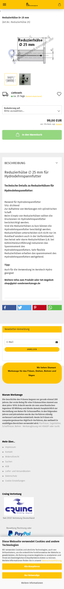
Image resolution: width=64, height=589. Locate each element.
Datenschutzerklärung (51, 560)
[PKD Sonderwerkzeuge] (32, 4)
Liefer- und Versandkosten (17, 471)
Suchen (8, 461)
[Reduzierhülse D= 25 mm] (32, 46)
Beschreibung (14, 163)
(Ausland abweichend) (33, 96)
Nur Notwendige (32, 575)
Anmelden (32, 349)
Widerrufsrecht (12, 456)
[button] (9, 307)
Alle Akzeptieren (32, 566)
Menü (4, 4)
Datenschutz (11, 476)
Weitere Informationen (32, 583)
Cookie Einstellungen (15, 481)
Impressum (10, 447)
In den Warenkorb (32, 134)
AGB (7, 466)
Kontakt (9, 452)
